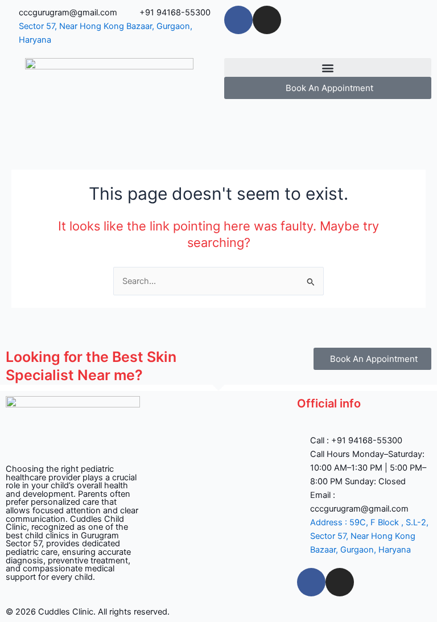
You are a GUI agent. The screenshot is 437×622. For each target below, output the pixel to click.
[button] (327, 67)
